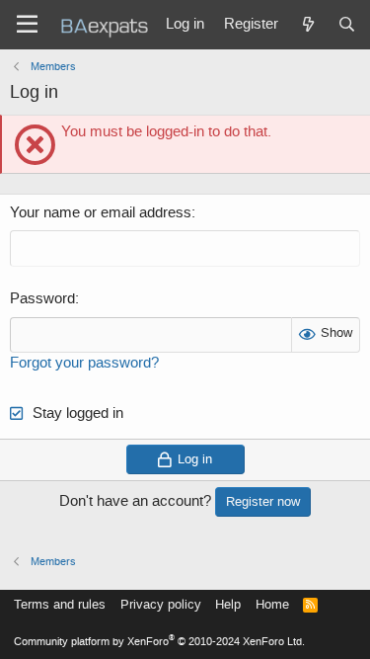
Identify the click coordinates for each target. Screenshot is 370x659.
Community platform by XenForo (159, 641)
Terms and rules (60, 604)
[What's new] (307, 24)
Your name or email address (100, 212)
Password (42, 298)
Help (228, 604)
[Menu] (27, 24)
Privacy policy (160, 604)
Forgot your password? (84, 362)
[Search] (347, 24)
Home (272, 604)
